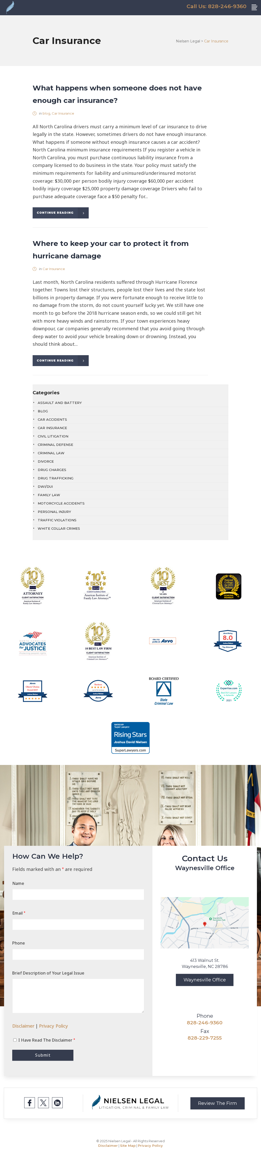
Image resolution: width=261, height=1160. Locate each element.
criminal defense (55, 445)
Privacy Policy (53, 1026)
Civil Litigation (53, 436)
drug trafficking (55, 478)
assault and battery (60, 403)
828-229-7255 (205, 1038)
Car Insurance (63, 113)
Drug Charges (52, 470)
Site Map (128, 1145)
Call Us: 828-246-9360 (216, 6)
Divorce (46, 461)
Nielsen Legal (188, 41)
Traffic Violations (57, 520)
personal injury (54, 512)
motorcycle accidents (61, 503)
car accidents (52, 419)
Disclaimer (23, 1026)
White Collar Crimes (59, 528)
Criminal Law (51, 453)
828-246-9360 (205, 1022)
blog (46, 113)
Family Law (49, 495)
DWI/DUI (45, 486)
